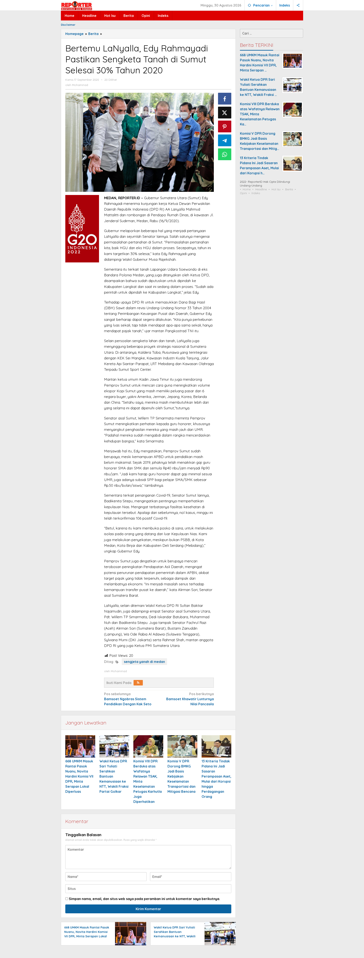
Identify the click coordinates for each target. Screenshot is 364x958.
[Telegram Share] (225, 140)
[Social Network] (298, 5)
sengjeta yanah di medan (144, 662)
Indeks (256, 193)
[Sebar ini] (225, 99)
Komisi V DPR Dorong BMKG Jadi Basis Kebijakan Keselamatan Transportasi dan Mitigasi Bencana (181, 776)
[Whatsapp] (225, 154)
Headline (261, 189)
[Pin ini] (225, 126)
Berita (289, 189)
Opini (243, 193)
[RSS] (138, 682)
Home (247, 189)
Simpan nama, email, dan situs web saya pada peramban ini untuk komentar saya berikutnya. (144, 899)
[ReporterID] (76, 5)
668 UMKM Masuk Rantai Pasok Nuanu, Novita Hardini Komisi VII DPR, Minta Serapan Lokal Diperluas (79, 776)
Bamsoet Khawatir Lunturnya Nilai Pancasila (190, 699)
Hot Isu (276, 189)
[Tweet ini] (225, 112)
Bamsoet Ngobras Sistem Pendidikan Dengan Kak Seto (127, 699)
